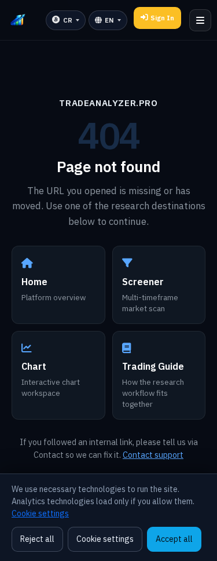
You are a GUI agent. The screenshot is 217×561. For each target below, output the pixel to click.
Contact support (153, 454)
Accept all (174, 539)
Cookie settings (40, 513)
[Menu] (200, 20)
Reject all (37, 539)
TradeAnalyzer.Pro (108, 102)
